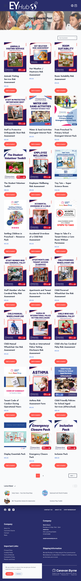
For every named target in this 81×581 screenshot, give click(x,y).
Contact (6, 533)
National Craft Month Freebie (58, 493)
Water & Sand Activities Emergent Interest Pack (40, 131)
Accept (9, 574)
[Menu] (5, 5)
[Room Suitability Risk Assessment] (66, 57)
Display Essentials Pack (14, 454)
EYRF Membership (70, 510)
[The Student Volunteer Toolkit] (15, 164)
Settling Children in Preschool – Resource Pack (14, 236)
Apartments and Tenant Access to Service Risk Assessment (40, 293)
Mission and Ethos (9, 559)
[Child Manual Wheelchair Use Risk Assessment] (15, 325)
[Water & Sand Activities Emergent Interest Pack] (40, 111)
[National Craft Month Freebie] (45, 493)
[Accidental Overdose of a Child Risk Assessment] (40, 215)
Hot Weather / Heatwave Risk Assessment (36, 71)
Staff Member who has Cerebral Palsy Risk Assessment (14, 293)
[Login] (72, 5)
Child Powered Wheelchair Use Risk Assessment (64, 293)
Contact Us (48, 510)
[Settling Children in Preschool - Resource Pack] (15, 215)
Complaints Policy (9, 557)
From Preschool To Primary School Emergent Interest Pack (66, 132)
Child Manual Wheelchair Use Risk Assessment (13, 347)
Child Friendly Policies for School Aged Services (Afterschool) (65, 403)
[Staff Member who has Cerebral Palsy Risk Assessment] (15, 271)
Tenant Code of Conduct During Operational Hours (12, 403)
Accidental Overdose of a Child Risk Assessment (39, 236)
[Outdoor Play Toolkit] (45, 501)
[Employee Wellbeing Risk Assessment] (40, 164)
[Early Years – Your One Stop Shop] (7, 493)
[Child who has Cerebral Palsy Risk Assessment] (66, 325)
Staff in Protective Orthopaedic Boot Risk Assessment (14, 132)
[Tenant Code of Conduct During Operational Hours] (15, 381)
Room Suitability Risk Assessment (64, 78)
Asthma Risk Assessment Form (37, 402)
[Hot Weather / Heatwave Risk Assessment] (40, 53)
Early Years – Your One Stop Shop (22, 493)
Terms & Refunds (9, 555)
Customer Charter (9, 530)
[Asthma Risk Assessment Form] (40, 381)
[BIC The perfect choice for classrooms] (7, 501)
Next (71, 475)
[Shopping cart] (75, 5)
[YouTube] (13, 510)
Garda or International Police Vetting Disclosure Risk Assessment (39, 348)
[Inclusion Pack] (66, 435)
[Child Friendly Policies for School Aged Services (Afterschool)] (66, 381)
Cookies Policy (8, 552)
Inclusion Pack (61, 454)
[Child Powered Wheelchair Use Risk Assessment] (66, 271)
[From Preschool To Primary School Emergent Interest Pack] (66, 111)
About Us (58, 510)
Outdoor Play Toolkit (56, 501)
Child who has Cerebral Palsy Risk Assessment (65, 345)
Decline (18, 574)
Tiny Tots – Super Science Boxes (63, 185)
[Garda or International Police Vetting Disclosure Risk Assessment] (40, 325)
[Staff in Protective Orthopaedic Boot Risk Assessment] (15, 111)
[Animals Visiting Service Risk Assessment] (15, 57)
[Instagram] (9, 510)
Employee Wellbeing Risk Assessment (39, 185)
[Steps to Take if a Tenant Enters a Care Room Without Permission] (66, 215)
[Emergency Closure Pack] (40, 435)
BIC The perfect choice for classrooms (23, 501)
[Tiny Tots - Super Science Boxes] (66, 164)
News (5, 535)
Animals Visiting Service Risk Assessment (11, 79)
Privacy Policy (8, 550)
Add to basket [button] (10, 90)
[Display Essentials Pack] (15, 435)
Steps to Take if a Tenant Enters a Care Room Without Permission (64, 238)
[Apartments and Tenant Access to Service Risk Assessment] (40, 271)
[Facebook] (5, 510)
